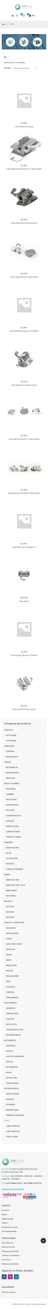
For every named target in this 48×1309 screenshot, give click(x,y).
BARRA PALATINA (12, 848)
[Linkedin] (16, 1276)
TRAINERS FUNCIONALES (15, 1115)
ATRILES (9, 939)
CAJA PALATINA (12, 858)
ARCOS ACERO (11, 800)
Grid (5, 57)
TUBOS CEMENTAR (13, 1126)
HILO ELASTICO (11, 1024)
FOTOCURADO (11, 741)
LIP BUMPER (10, 1105)
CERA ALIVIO (10, 949)
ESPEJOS (9, 1062)
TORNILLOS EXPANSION (14, 869)
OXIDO (8, 982)
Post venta (6, 1260)
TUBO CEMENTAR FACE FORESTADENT (24, 277)
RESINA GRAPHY (12, 757)
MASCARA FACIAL (12, 1110)
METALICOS (10, 917)
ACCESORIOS (11, 789)
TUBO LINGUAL (24, 601)
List (9, 57)
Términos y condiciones (10, 1256)
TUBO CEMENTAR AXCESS (24, 127)
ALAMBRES (10, 794)
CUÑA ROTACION (12, 1014)
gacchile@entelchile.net (33, 1183)
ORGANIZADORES (12, 976)
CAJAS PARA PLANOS (14, 944)
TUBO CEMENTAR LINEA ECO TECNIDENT (24, 331)
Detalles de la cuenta (10, 1227)
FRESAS (9, 955)
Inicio (4, 24)
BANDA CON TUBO (12, 880)
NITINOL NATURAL (12, 826)
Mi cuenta (5, 1210)
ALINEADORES (9, 746)
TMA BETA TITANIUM (13, 837)
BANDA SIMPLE (11, 891)
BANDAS (7, 875)
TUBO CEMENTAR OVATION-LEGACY (24, 385)
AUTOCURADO (11, 735)
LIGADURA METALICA (13, 816)
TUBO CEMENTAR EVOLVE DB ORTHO (24, 223)
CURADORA (10, 751)
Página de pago (7, 1219)
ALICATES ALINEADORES (15, 1056)
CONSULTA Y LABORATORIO (14, 923)
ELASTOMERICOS (10, 1003)
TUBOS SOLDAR (12, 1137)
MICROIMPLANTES (12, 773)
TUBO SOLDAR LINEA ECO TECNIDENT (24, 655)
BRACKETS (8, 901)
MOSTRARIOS (11, 896)
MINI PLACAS (10, 778)
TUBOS (6, 1121)
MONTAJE (9, 971)
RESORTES (10, 864)
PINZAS (9, 1073)
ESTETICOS (10, 810)
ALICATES (9, 1051)
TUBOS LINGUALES (13, 1131)
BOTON (8, 853)
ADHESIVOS (8, 730)
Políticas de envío (8, 1247)
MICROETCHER (11, 966)
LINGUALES (10, 821)
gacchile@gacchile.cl (14, 1183)
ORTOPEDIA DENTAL (11, 1089)
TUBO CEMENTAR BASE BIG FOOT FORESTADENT (24, 169)
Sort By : (7, 68)
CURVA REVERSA (12, 805)
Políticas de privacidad (10, 1251)
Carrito (4, 1215)
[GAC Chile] (24, 7)
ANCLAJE (7, 762)
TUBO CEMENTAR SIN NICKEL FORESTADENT (24, 493)
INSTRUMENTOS (12, 768)
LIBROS (8, 960)
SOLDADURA (10, 987)
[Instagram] (10, 1276)
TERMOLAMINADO (12, 998)
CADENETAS (10, 1008)
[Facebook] (4, 1276)
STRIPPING (10, 992)
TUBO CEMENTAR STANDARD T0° (24, 547)
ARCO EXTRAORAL (13, 1094)
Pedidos (5, 1223)
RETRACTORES (11, 1078)
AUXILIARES (8, 842)
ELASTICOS (10, 1019)
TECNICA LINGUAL (12, 1083)
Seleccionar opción (24, 118)
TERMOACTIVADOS (13, 832)
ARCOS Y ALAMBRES (11, 784)
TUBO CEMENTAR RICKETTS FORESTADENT (24, 439)
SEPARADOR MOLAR (13, 1035)
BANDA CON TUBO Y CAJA (15, 885)
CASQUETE (10, 1099)
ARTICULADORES (12, 933)
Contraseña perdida (9, 1231)
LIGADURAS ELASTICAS (14, 1030)
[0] (23, 15)
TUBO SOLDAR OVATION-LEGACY (24, 709)
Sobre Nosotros (7, 1243)
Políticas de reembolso (10, 1264)
